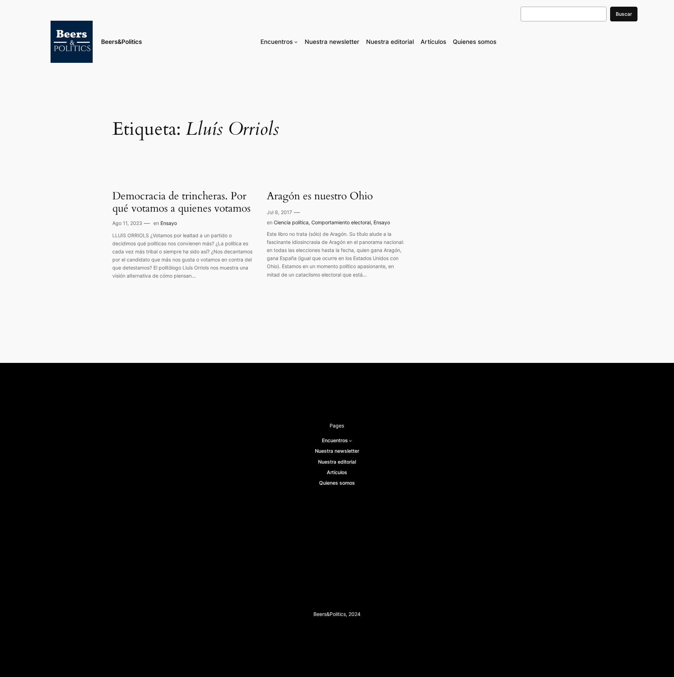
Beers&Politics (121, 41)
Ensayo (168, 223)
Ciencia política (291, 222)
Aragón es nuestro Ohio (320, 196)
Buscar (624, 14)
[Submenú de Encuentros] (296, 42)
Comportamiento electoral (341, 222)
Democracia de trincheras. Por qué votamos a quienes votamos (181, 202)
